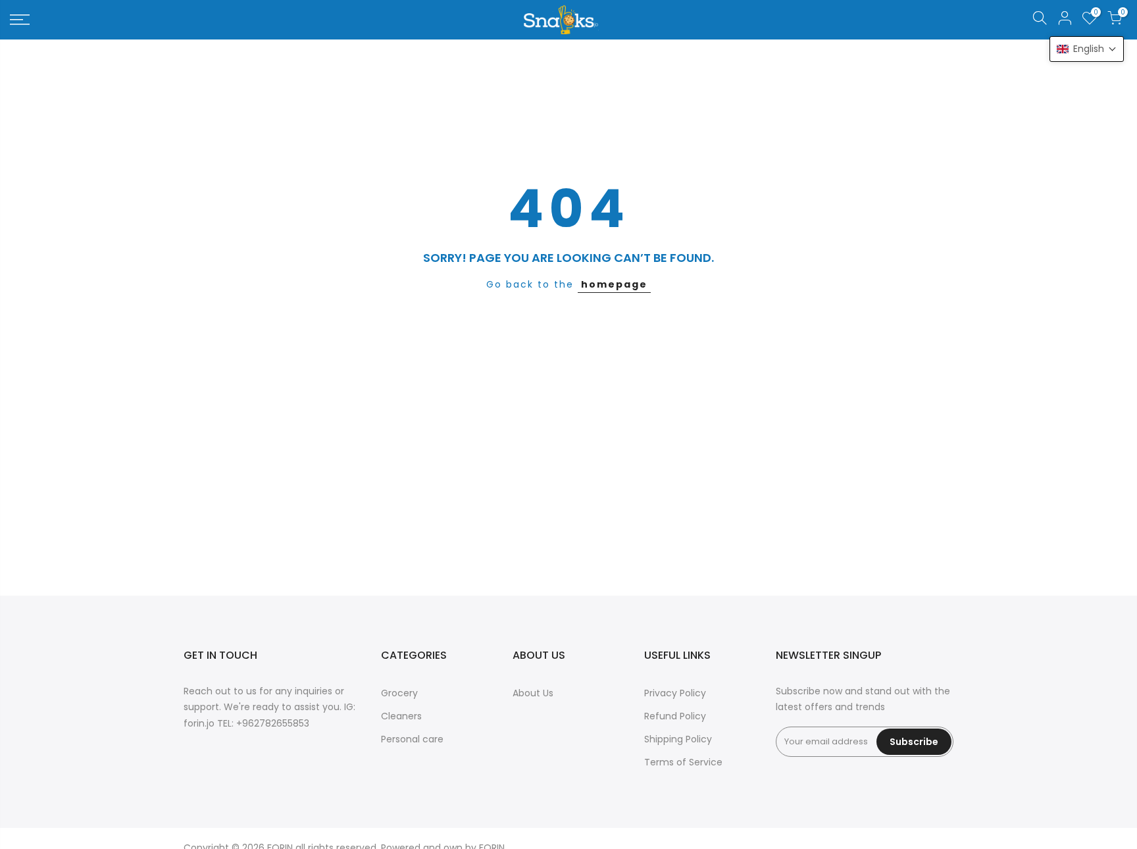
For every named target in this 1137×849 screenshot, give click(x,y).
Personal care (412, 739)
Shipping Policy (678, 739)
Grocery (399, 693)
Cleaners (401, 716)
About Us (533, 693)
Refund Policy (675, 716)
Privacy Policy (675, 693)
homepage (614, 284)
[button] (1086, 49)
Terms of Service (683, 762)
